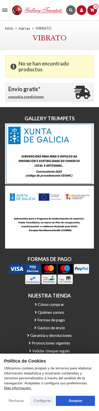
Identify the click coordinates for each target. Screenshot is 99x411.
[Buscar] (71, 10)
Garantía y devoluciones (51, 335)
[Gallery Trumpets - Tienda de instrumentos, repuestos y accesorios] (37, 10)
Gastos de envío (51, 327)
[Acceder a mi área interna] (81, 10)
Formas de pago (51, 319)
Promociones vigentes (51, 342)
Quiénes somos (51, 312)
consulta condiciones (26, 97)
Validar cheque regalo (51, 350)
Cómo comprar (51, 304)
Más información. (18, 388)
